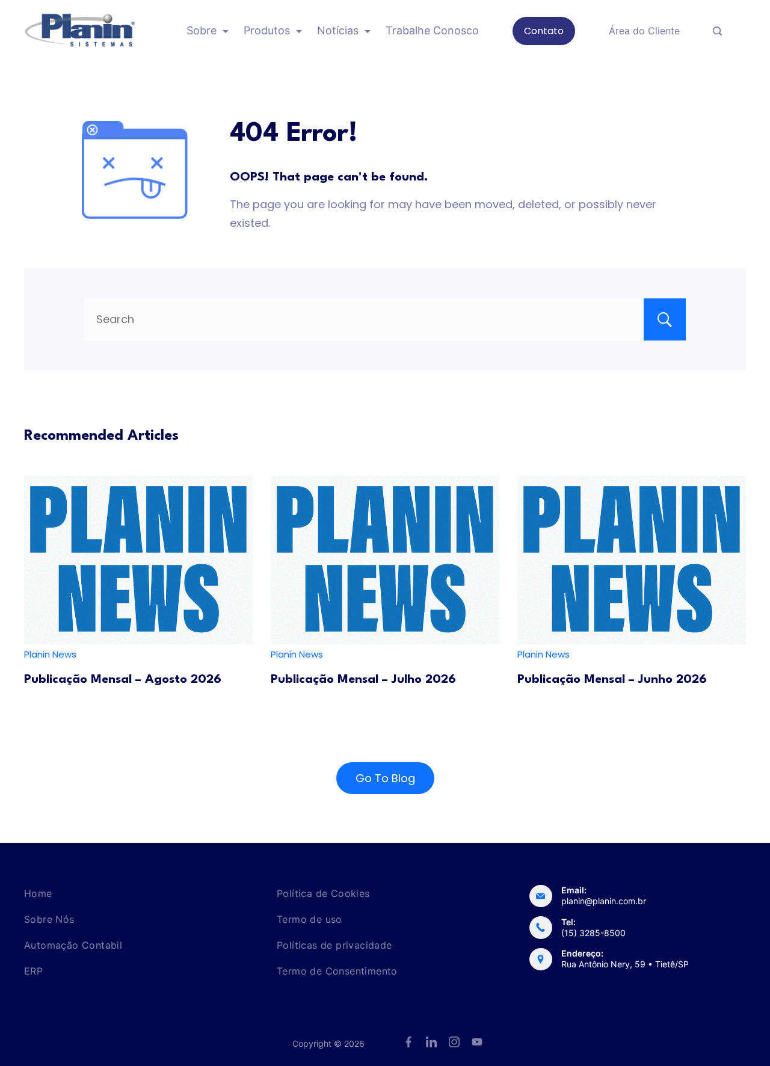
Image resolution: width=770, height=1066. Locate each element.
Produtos (267, 30)
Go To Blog (385, 778)
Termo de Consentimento (337, 971)
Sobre (201, 30)
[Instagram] (454, 1042)
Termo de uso (309, 919)
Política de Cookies (323, 893)
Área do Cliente (644, 31)
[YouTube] (477, 1042)
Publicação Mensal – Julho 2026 (363, 680)
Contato (544, 31)
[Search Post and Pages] (717, 30)
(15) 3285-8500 (593, 933)
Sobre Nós (49, 919)
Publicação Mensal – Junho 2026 (612, 680)
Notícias (338, 30)
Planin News (50, 654)
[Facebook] (408, 1042)
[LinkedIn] (431, 1042)
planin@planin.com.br (603, 901)
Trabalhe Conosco (432, 30)
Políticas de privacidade (334, 945)
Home (38, 893)
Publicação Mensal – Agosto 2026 (122, 680)
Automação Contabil (73, 945)
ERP (33, 971)
